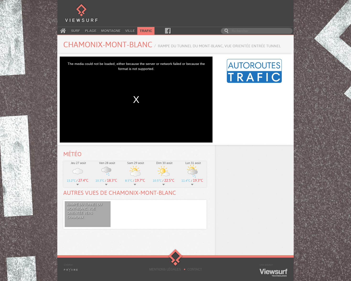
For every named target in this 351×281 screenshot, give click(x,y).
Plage (90, 31)
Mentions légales (165, 269)
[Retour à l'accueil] (81, 13)
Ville (130, 31)
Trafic (146, 31)
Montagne (111, 31)
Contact (194, 269)
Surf (75, 31)
